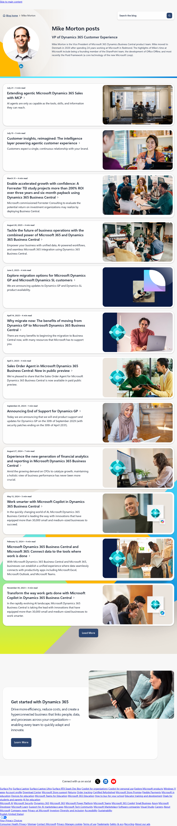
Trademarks (103, 824)
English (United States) (12, 814)
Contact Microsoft (46, 824)
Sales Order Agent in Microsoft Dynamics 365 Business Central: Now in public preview (42, 368)
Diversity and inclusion (72, 810)
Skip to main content (11, 1)
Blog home (12, 15)
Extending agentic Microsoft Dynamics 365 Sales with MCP (45, 95)
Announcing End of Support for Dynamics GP (43, 411)
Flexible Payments (151, 792)
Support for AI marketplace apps (46, 806)
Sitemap (31, 824)
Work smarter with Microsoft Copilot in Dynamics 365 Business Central (46, 504)
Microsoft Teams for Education (51, 796)
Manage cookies (73, 824)
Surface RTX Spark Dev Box (66, 788)
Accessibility (91, 810)
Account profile (14, 792)
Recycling (129, 824)
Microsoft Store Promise (129, 792)
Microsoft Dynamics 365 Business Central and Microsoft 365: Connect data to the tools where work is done (44, 551)
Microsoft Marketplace (106, 806)
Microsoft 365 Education (81, 796)
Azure (155, 803)
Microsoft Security (23, 803)
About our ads (142, 824)
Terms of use (89, 824)
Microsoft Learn (19, 806)
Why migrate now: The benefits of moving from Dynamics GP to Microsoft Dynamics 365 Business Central (46, 325)
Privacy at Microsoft (38, 810)
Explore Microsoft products (148, 788)
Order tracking (84, 792)
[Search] (169, 15)
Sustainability (105, 810)
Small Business (143, 803)
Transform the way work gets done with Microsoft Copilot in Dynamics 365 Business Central (46, 595)
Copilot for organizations (95, 788)
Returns (72, 792)
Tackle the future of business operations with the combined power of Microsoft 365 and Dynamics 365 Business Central (45, 235)
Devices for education (22, 796)
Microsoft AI (6, 803)
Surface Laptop (21, 788)
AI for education (31, 799)
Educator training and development (143, 796)
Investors (54, 810)
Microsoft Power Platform (79, 803)
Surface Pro (6, 788)
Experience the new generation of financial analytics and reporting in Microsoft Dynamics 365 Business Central (47, 461)
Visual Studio (147, 806)
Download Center (32, 792)
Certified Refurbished (104, 792)
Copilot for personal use (121, 788)
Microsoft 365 (57, 803)
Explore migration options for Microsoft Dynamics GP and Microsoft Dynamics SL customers (46, 277)
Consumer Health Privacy (13, 824)
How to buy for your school (109, 796)
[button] (88, 633)
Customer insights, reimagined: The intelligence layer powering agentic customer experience (44, 140)
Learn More (21, 742)
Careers (159, 806)
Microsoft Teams (102, 803)
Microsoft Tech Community (78, 806)
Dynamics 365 (41, 803)
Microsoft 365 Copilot (123, 803)
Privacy (61, 824)
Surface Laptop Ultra (41, 788)
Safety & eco (117, 824)
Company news (19, 810)
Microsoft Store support (54, 792)
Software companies (129, 806)
